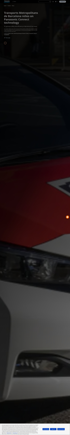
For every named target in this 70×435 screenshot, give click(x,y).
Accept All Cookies (61, 429)
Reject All (53, 429)
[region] (35, 429)
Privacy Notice (15, 432)
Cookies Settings (46, 429)
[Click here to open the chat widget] (67, 217)
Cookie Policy (9, 432)
